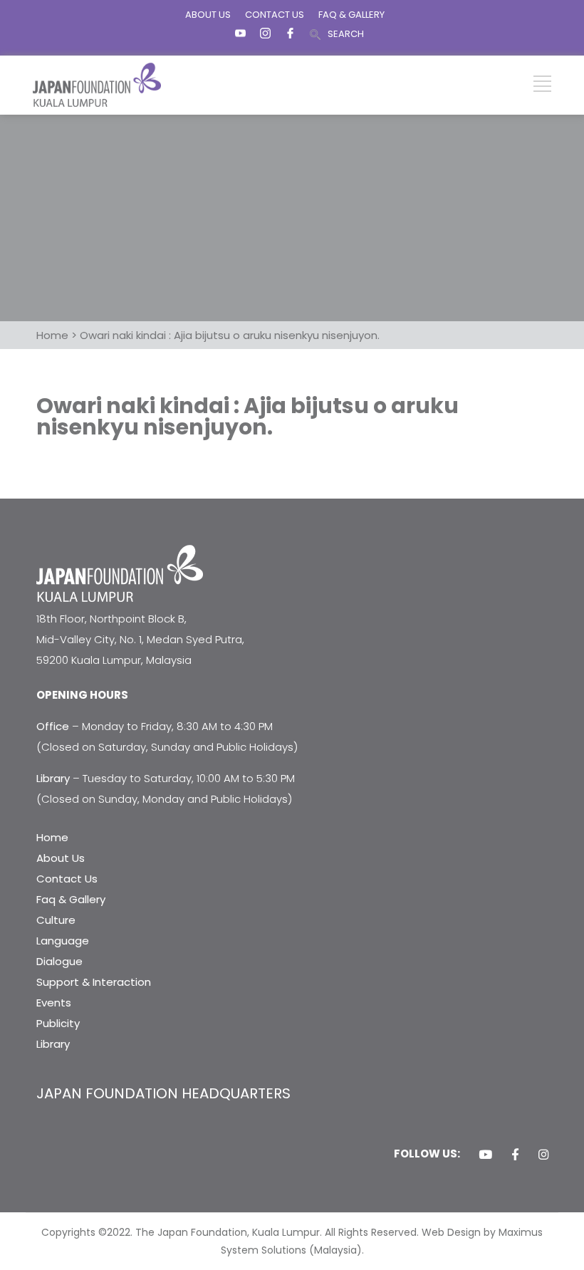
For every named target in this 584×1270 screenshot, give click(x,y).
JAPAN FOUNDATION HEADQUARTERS (163, 1093)
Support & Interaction (93, 981)
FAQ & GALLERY (351, 14)
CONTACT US (274, 14)
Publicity (58, 1023)
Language (62, 940)
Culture (55, 919)
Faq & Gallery (70, 899)
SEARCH (346, 34)
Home (52, 837)
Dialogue (59, 961)
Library (53, 1043)
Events (53, 1002)
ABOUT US (208, 14)
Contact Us (67, 878)
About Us (60, 857)
